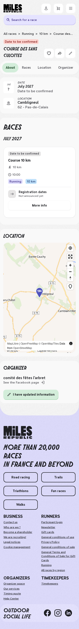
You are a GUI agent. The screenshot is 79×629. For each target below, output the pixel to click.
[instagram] (59, 613)
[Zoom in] (70, 265)
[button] (39, 298)
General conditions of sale (58, 547)
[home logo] (18, 432)
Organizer (65, 67)
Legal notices (12, 542)
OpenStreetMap (22, 348)
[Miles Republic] (13, 8)
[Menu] (70, 8)
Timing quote (12, 593)
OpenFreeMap (29, 343)
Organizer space (14, 583)
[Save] (49, 53)
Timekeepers (49, 583)
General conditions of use (57, 537)
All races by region (53, 570)
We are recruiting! (15, 537)
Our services (12, 588)
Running (28, 33)
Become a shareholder (18, 532)
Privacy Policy (50, 542)
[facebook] (49, 613)
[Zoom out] (70, 271)
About (10, 67)
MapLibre (13, 343)
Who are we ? (12, 527)
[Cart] (58, 8)
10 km (43, 33)
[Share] (60, 53)
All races (10, 33)
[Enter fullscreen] (70, 256)
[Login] (46, 8)
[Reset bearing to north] (70, 278)
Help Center (11, 598)
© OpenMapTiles (49, 343)
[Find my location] (70, 248)
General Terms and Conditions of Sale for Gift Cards (58, 556)
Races (26, 67)
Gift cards (47, 532)
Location (44, 67)
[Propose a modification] (70, 53)
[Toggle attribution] (71, 343)
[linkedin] (70, 613)
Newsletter (48, 527)
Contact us (11, 522)
